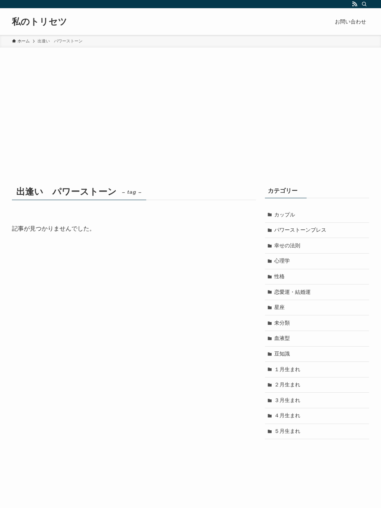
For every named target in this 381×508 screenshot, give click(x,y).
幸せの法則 (287, 245)
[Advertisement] (190, 103)
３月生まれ (287, 400)
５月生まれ (287, 431)
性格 (279, 276)
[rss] (354, 4)
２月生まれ (287, 385)
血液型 (282, 338)
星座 (279, 307)
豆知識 (282, 354)
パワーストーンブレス (300, 230)
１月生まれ (287, 369)
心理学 (282, 261)
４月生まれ (287, 415)
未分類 (282, 323)
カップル (284, 215)
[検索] (364, 4)
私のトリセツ (39, 21)
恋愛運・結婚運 (292, 292)
